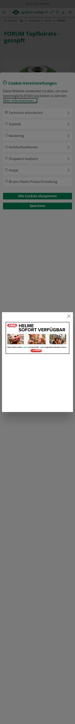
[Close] (69, 316)
